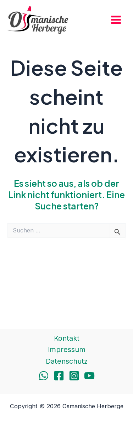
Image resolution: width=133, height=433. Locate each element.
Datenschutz (67, 361)
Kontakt (66, 338)
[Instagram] (74, 375)
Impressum (66, 349)
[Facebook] (59, 375)
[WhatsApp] (43, 375)
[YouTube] (89, 375)
